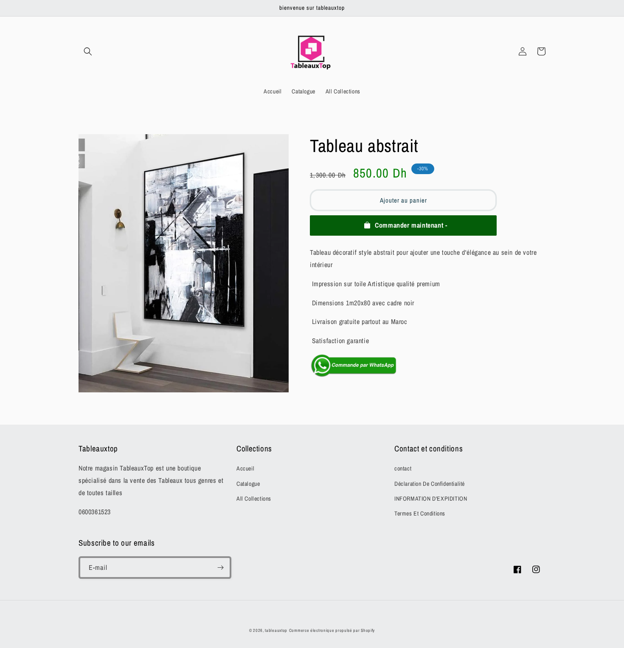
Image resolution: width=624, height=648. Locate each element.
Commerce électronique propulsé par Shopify (332, 630)
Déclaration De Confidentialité (429, 483)
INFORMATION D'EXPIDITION (430, 498)
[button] (88, 51)
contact (402, 468)
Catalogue (248, 483)
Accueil (245, 468)
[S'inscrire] (220, 567)
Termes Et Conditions (419, 513)
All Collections (253, 498)
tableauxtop (276, 630)
